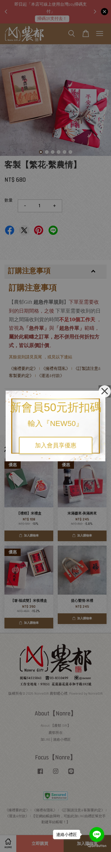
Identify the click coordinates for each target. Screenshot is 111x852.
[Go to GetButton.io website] (96, 846)
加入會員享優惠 (55, 445)
